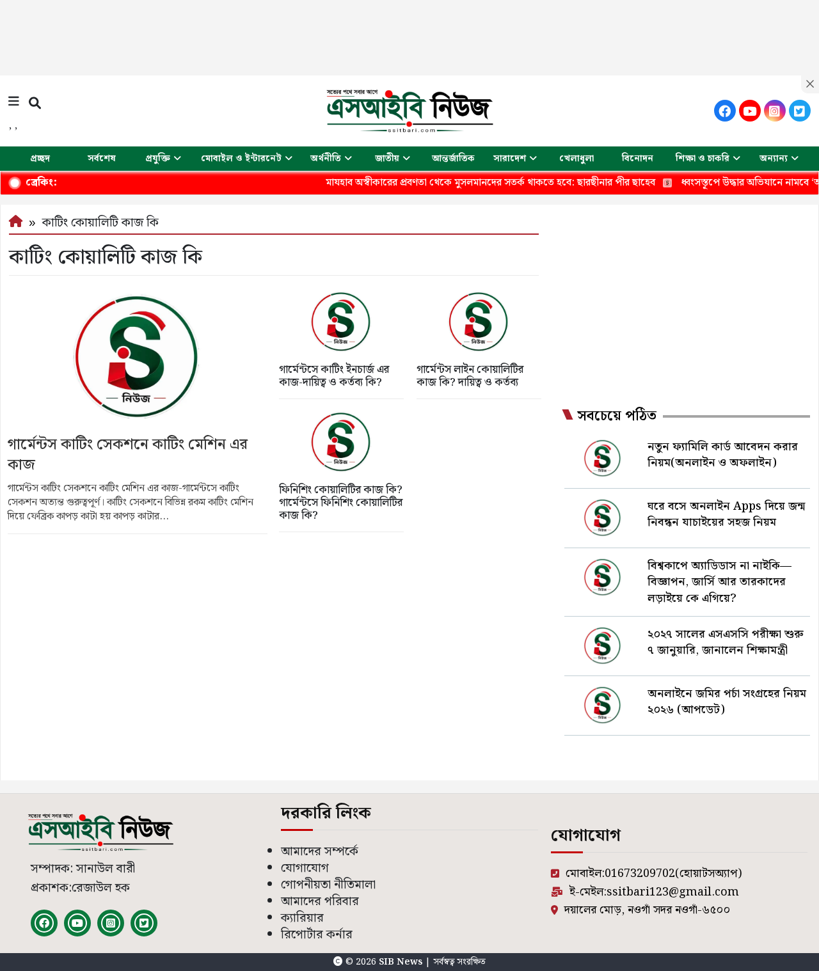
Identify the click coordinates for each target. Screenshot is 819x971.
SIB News (402, 962)
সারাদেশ (509, 159)
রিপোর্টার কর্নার (317, 935)
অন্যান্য (773, 159)
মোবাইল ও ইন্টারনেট (241, 159)
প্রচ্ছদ (40, 159)
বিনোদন (637, 159)
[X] (800, 111)
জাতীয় (387, 159)
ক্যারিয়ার (302, 918)
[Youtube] (750, 111)
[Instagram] (775, 111)
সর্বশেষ (102, 159)
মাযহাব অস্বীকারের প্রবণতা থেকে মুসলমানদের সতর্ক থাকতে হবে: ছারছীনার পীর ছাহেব (468, 183)
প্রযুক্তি (157, 159)
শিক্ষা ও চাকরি (702, 159)
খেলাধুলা (576, 159)
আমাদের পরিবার (320, 902)
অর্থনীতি (325, 159)
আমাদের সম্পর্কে (319, 852)
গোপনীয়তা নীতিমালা (328, 885)
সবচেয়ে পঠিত (616, 416)
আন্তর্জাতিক (453, 159)
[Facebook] (725, 111)
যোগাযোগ (305, 868)
